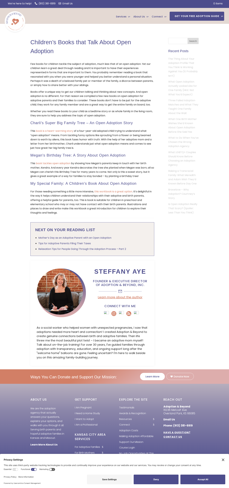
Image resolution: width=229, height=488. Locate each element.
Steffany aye (120, 271)
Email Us (67, 3)
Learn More (152, 376)
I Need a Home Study (87, 413)
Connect (157, 16)
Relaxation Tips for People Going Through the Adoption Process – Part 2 (82, 249)
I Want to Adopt (84, 419)
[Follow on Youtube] (57, 451)
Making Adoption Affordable (136, 436)
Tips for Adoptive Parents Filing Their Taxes (64, 243)
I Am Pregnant (83, 407)
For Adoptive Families (87, 447)
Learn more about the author (120, 297)
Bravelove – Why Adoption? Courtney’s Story (181, 194)
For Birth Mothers (85, 453)
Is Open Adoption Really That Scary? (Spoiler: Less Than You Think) (182, 208)
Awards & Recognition (132, 413)
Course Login (127, 447)
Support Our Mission (131, 442)
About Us (139, 16)
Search (193, 41)
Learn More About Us (43, 444)
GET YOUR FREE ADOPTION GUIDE (197, 16)
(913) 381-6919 (46, 3)
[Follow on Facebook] (33, 451)
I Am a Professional (86, 424)
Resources (125, 419)
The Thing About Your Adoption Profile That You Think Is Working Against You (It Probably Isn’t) (183, 67)
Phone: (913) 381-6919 (178, 425)
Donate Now (181, 376)
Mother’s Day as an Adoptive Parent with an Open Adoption (74, 238)
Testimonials (126, 407)
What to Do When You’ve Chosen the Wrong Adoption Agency (183, 142)
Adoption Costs (128, 430)
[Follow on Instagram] (49, 451)
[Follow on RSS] (41, 451)
